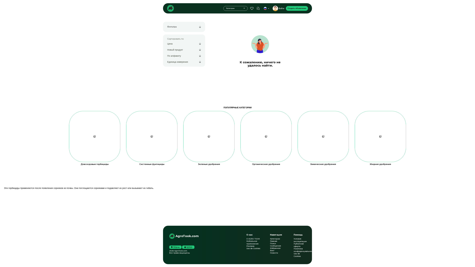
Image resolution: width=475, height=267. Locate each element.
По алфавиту (174, 55)
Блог (272, 250)
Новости (274, 253)
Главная (273, 241)
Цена (170, 43)
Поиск (273, 243)
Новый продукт (175, 49)
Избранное (275, 248)
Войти (281, 8)
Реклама (250, 246)
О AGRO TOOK (253, 239)
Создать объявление (297, 8)
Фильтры (172, 27)
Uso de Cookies (253, 248)
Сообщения (275, 246)
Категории (275, 239)
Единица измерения (177, 61)
